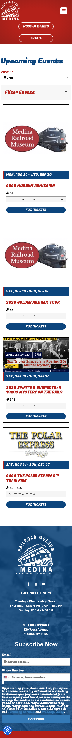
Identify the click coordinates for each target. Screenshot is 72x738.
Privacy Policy (53, 712)
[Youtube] (43, 584)
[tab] (36, 199)
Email (6, 654)
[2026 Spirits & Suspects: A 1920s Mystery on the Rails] (36, 354)
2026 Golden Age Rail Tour (33, 302)
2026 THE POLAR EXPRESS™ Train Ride (32, 478)
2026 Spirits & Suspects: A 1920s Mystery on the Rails (34, 390)
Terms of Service (21, 712)
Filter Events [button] (20, 92)
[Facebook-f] (28, 584)
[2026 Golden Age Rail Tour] (36, 253)
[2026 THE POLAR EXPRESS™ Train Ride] (36, 444)
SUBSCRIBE (36, 719)
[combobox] (6, 677)
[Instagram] (36, 584)
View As (7, 72)
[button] (63, 10)
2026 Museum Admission (30, 186)
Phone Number (13, 670)
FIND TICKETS (36, 210)
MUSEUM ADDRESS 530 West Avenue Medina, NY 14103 (36, 629)
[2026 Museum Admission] (36, 137)
